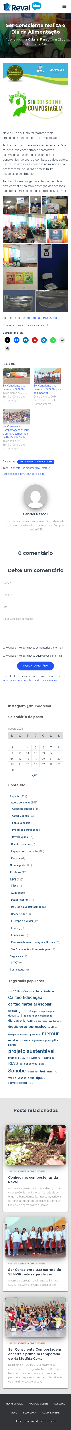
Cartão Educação (25, 997)
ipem (32, 1034)
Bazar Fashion (19, 899)
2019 (16, 991)
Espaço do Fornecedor (25, 851)
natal (11, 1040)
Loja (38, 1034)
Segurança (16, 956)
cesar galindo (19, 1010)
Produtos (15, 872)
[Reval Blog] (23, 6)
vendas (22, 1077)
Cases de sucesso (23, 808)
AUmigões (17, 892)
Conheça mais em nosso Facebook (26, 325)
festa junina (13, 1035)
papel (48, 1040)
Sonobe (17, 1071)
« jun (34, 775)
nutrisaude (23, 1040)
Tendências (33, 1071)
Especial (15, 796)
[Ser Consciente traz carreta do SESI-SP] (16, 376)
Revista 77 (22, 1058)
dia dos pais (55, 1021)
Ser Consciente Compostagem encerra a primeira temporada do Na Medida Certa (34, 1354)
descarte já (15, 1015)
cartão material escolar (30, 1004)
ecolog (40, 1026)
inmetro (24, 1034)
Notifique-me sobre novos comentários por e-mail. (34, 647)
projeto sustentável (14, 473)
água (31, 1078)
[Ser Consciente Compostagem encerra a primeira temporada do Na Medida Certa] (16, 416)
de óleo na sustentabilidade (37, 1016)
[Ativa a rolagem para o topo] (63, 1422)
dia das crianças (20, 1021)
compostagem (31, 467)
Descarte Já (18, 914)
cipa (34, 1011)
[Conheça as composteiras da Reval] (35, 1144)
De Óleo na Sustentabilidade (28, 906)
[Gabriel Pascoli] (35, 496)
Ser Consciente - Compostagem (36, 462)
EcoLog (15, 928)
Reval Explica (20, 837)
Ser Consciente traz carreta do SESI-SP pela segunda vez (47, 389)
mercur (46, 467)
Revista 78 (34, 1058)
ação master (28, 991)
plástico (12, 1045)
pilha (55, 1040)
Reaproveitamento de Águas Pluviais (33, 942)
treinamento (48, 1071)
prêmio (12, 1057)
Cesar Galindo (20, 815)
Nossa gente (17, 865)
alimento (16, 467)
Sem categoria (19, 969)
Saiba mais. (60, 191)
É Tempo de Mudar (22, 921)
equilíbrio (52, 1027)
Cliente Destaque (21, 844)
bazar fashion (45, 991)
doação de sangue (20, 1026)
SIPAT (14, 962)
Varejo (12, 1078)
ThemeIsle (50, 1421)
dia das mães (41, 1021)
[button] (16, 205)
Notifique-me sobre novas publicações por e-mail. (34, 655)
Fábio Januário (21, 822)
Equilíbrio (17, 935)
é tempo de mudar (17, 1083)
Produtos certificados (25, 829)
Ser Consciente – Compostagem (30, 949)
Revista (15, 858)
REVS (13, 879)
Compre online (51, 1412)
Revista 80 (48, 1057)
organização (38, 1040)
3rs (10, 991)
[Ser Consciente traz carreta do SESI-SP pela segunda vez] (47, 376)
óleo (30, 1083)
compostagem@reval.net (42, 318)
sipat (41, 1064)
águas (40, 1078)
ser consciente (35, 473)
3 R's (14, 885)
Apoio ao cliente (20, 802)
